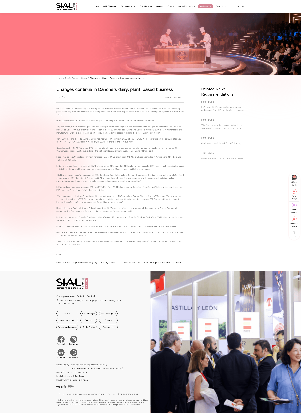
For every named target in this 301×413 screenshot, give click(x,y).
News (84, 78)
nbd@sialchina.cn (80, 380)
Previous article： (85, 262)
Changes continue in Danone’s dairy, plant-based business (118, 78)
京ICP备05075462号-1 (128, 394)
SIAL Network (146, 6)
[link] (59, 78)
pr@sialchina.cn (77, 376)
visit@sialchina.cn (79, 372)
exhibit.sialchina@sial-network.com (97, 368)
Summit (159, 6)
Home (96, 6)
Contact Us (221, 6)
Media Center (206, 6)
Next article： (154, 262)
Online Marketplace (186, 6)
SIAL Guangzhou (128, 6)
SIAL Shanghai (109, 6)
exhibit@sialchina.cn (89, 364)
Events (171, 6)
